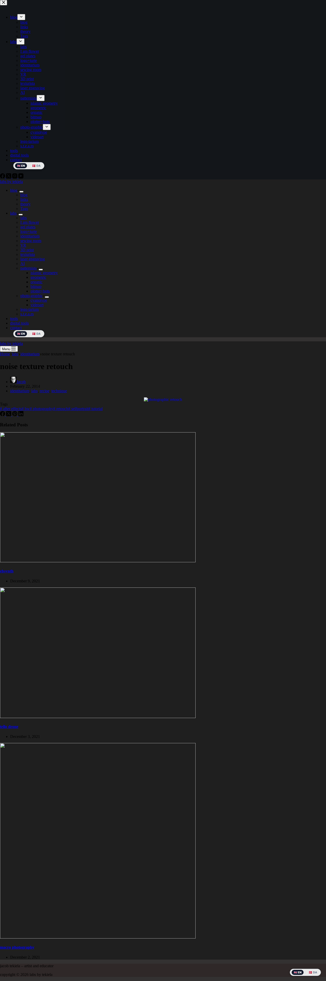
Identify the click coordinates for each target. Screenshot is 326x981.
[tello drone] (98, 716)
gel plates (27, 227)
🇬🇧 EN (21, 333)
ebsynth (6, 571)
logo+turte (28, 231)
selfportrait (78, 409)
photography (41, 409)
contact (16, 328)
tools (14, 318)
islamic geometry (44, 273)
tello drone (9, 726)
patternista (28, 268)
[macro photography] (98, 937)
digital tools (19, 323)
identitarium (29, 236)
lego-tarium (29, 309)
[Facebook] (3, 415)
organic (37, 282)
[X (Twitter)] (9, 415)
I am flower (29, 222)
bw (26, 409)
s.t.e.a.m (27, 314)
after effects (11, 409)
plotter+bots (40, 291)
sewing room (30, 241)
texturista (27, 254)
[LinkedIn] (20, 415)
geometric (38, 277)
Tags (24, 208)
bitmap (36, 286)
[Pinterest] (15, 415)
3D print (27, 250)
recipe (44, 391)
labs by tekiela (11, 181)
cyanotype (39, 300)
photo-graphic (31, 295)
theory (25, 204)
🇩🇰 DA (36, 333)
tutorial (95, 409)
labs (13, 213)
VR (23, 245)
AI (22, 263)
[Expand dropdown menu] (21, 191)
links (24, 199)
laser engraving (32, 259)
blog (13, 190)
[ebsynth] (98, 561)
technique (59, 391)
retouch (60, 409)
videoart (37, 305)
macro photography (17, 947)
